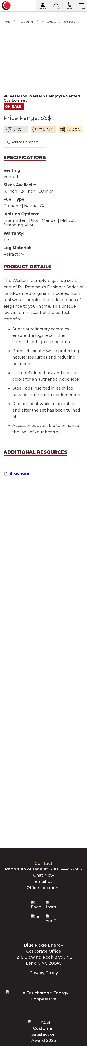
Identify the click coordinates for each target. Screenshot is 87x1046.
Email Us (43, 881)
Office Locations (43, 887)
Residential (26, 22)
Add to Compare (25, 142)
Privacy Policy (43, 972)
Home (7, 22)
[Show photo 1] (43, 44)
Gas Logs (69, 22)
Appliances (49, 22)
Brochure (19, 473)
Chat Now (43, 875)
